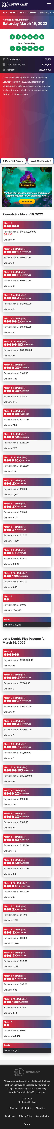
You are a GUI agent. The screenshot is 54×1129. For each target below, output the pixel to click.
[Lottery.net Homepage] (4, 13)
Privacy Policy (25, 1116)
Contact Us (26, 1108)
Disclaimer (10, 1116)
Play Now (27, 201)
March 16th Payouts (14, 161)
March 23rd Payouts (40, 161)
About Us (40, 1108)
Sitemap (13, 1108)
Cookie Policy (42, 1116)
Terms (27, 1124)
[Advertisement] (27, 125)
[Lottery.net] (15, 6)
